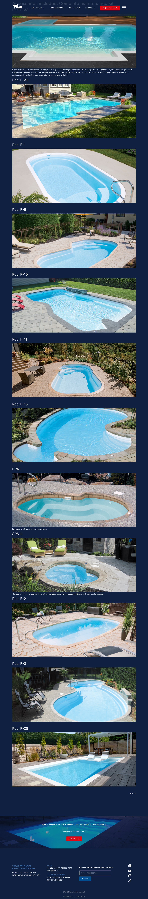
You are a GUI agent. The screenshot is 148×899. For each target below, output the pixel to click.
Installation (74, 8)
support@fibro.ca (55, 880)
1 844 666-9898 (65, 868)
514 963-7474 (52, 877)
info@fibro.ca (53, 871)
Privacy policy (80, 896)
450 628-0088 (64, 877)
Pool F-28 (20, 728)
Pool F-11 (19, 339)
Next (133, 793)
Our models (36, 8)
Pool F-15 (20, 404)
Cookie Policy (67, 896)
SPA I (16, 469)
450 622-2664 (52, 868)
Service (88, 8)
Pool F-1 (19, 145)
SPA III (17, 534)
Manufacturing (56, 8)
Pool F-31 (20, 80)
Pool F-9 (19, 209)
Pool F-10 (20, 274)
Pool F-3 (19, 663)
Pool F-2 (19, 599)
